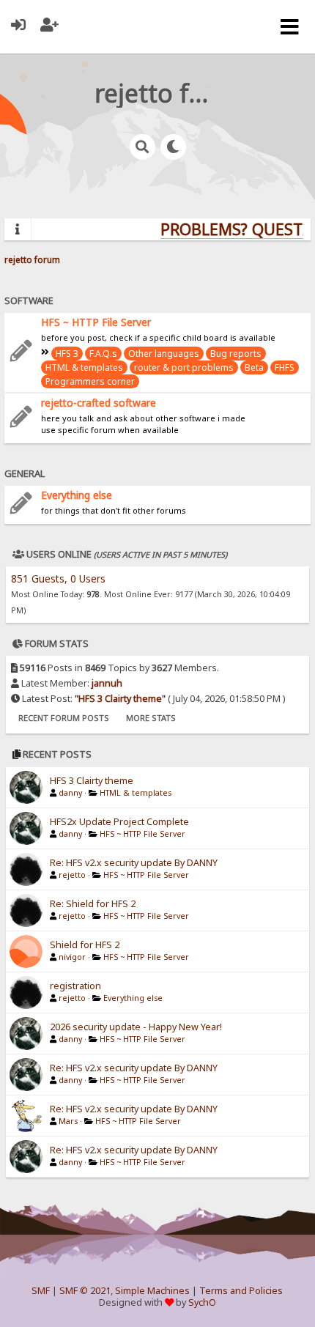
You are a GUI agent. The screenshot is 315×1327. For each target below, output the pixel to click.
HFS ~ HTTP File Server (96, 322)
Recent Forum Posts (63, 717)
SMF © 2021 (85, 1291)
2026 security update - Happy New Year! (136, 1027)
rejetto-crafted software (98, 403)
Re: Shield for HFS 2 (93, 904)
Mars (68, 1121)
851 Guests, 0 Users (58, 578)
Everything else (76, 495)
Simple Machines (152, 1291)
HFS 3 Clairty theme (120, 698)
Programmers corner (90, 381)
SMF (41, 1291)
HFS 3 (67, 353)
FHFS (284, 367)
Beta (254, 367)
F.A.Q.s (103, 353)
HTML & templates (84, 367)
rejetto (72, 875)
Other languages (163, 353)
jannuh (107, 683)
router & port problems (184, 367)
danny (70, 793)
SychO (202, 1302)
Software (28, 300)
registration (75, 986)
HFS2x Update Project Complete (119, 822)
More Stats (151, 717)
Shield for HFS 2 (84, 945)
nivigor (72, 957)
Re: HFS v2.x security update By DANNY (134, 863)
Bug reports (236, 353)
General (24, 473)
